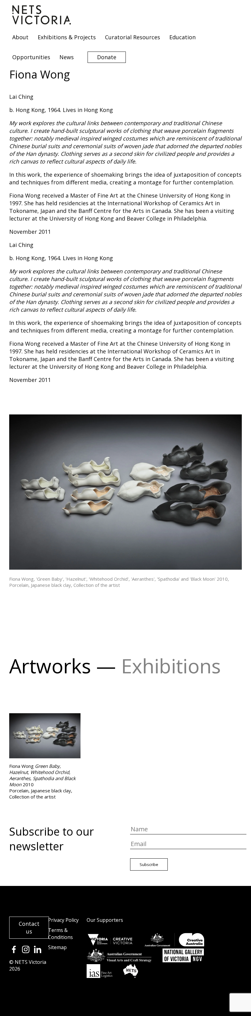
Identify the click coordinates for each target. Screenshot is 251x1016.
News (66, 57)
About (20, 37)
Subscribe (149, 864)
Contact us (29, 927)
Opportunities (31, 57)
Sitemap (57, 947)
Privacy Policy (63, 920)
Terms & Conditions (60, 934)
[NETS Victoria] (41, 22)
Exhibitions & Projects (67, 37)
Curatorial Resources (132, 37)
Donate (106, 57)
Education (182, 37)
